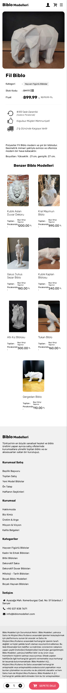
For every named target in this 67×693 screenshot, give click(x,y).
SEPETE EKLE (47, 685)
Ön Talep (7, 486)
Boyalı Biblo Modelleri (14, 578)
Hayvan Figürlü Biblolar (36, 84)
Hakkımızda (9, 509)
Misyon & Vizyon (11, 525)
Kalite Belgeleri (10, 530)
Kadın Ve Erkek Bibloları (15, 553)
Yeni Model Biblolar (13, 481)
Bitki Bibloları (10, 558)
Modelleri (15, 4)
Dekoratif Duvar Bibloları (16, 568)
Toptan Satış (9, 476)
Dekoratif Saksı (11, 563)
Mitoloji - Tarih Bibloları (15, 573)
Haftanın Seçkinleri (13, 491)
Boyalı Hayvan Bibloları (15, 584)
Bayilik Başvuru (11, 471)
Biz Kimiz (7, 514)
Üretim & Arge (10, 519)
